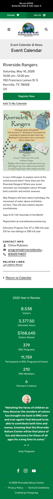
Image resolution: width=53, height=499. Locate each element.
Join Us (37, 15)
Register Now (26, 96)
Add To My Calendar (15, 103)
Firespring (32, 492)
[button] (8, 29)
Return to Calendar (18, 277)
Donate (11, 15)
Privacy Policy (15, 487)
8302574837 (17, 254)
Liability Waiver (14, 264)
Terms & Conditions (38, 487)
